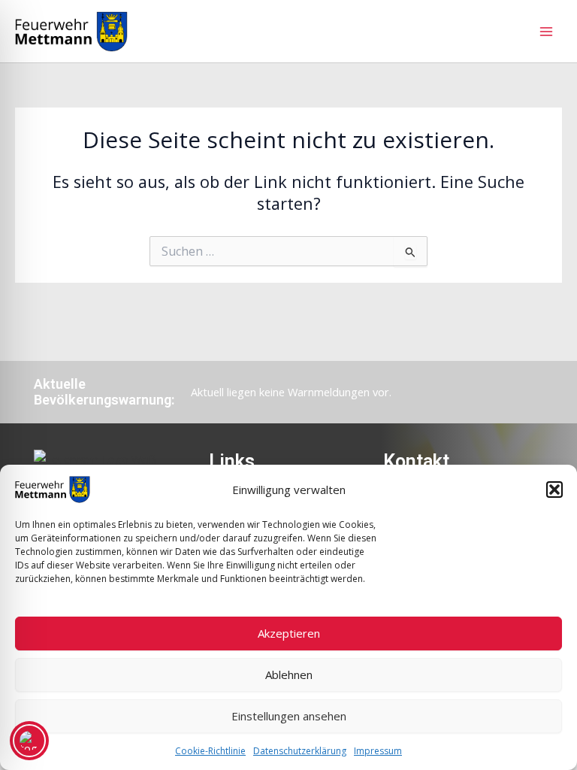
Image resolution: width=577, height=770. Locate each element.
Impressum (378, 750)
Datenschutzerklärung (299, 750)
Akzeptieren (289, 633)
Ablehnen (289, 674)
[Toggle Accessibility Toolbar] (29, 741)
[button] (554, 489)
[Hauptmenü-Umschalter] (546, 31)
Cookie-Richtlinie (210, 750)
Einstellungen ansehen (288, 715)
